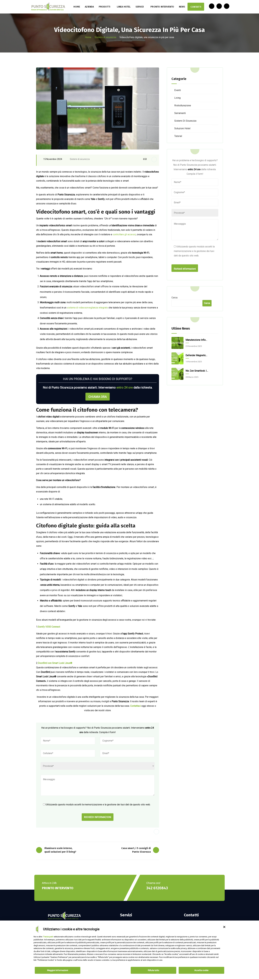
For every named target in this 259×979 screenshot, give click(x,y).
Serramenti (180, 113)
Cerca (174, 297)
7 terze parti (48, 937)
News (182, 6)
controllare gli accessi (124, 234)
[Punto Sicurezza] (48, 7)
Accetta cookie (201, 970)
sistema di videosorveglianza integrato (87, 307)
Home (76, 6)
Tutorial (178, 136)
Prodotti (104, 6)
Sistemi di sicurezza (105, 37)
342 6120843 (157, 888)
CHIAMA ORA (97, 397)
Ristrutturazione (182, 105)
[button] (224, 927)
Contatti (196, 6)
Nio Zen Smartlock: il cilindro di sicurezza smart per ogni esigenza (197, 370)
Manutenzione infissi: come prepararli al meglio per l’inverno (197, 339)
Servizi (139, 6)
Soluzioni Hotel (182, 128)
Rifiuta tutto (153, 970)
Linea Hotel (124, 6)
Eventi (177, 90)
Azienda (89, 6)
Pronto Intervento (162, 6)
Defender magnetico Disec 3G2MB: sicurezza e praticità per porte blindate (197, 355)
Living (177, 97)
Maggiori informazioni (57, 970)
